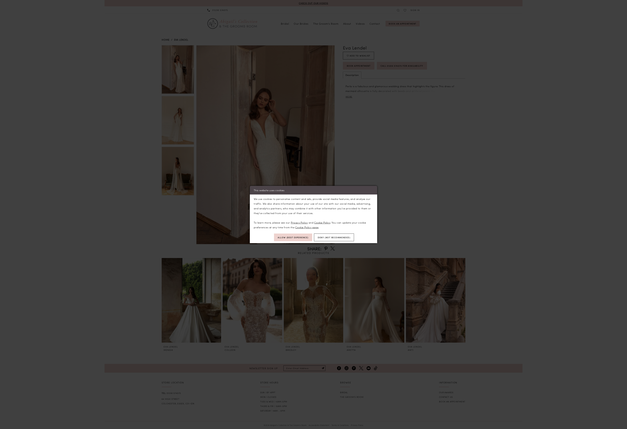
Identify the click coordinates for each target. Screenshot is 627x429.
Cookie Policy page (306, 227)
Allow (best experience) (293, 237)
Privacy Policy (299, 222)
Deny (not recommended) (334, 237)
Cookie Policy (322, 222)
